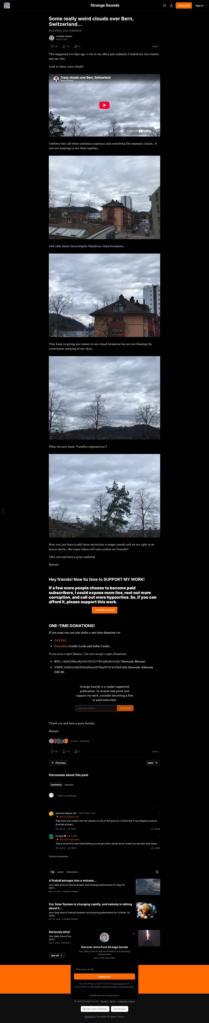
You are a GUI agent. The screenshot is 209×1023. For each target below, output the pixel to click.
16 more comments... (59, 856)
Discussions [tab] (72, 872)
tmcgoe (59, 835)
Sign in (199, 5)
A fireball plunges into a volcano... (73, 880)
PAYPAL (60, 640)
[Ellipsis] (158, 812)
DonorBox (61, 646)
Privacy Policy (127, 986)
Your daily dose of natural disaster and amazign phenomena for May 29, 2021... (87, 886)
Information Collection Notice (103, 986)
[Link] (44, 579)
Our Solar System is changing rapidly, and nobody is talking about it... (90, 906)
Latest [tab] (60, 872)
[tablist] (62, 785)
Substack (89, 1016)
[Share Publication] (171, 5)
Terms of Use (119, 983)
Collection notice (126, 1001)
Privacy (104, 1001)
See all (55, 955)
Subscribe (183, 5)
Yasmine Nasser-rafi (66, 813)
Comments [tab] (56, 784)
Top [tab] (52, 872)
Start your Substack (96, 1008)
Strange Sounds (64, 36)
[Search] (165, 5)
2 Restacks (84, 741)
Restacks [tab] (69, 784)
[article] (104, 888)
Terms (113, 1001)
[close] (133, 933)
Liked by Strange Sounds (69, 816)
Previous (60, 762)
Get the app (119, 1008)
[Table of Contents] (3, 511)
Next (150, 762)
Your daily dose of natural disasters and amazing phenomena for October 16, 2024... (89, 914)
